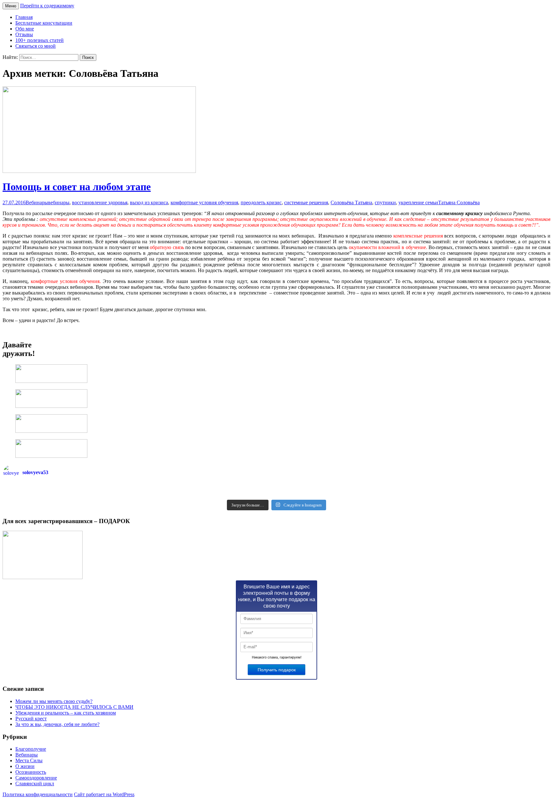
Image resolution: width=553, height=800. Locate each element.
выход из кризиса (149, 202)
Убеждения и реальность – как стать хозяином (65, 712)
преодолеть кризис (261, 202)
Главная (24, 17)
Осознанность (30, 772)
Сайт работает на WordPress (104, 794)
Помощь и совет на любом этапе (77, 186)
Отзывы (24, 34)
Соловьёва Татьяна (351, 202)
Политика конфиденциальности (38, 794)
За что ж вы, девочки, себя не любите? (57, 724)
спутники (385, 202)
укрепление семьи (418, 202)
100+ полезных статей (39, 40)
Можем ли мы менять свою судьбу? (53, 701)
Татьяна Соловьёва (459, 202)
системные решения (306, 202)
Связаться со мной (35, 46)
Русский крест (31, 718)
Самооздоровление (36, 777)
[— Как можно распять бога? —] (413, 494)
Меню (10, 6)
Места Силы (29, 760)
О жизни (25, 766)
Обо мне (24, 28)
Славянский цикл (34, 783)
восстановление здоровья (99, 202)
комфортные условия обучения (204, 202)
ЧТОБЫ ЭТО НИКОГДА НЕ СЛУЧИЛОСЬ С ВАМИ (74, 707)
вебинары (58, 202)
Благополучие (30, 749)
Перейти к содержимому (47, 5)
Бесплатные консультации (43, 23)
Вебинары (37, 202)
